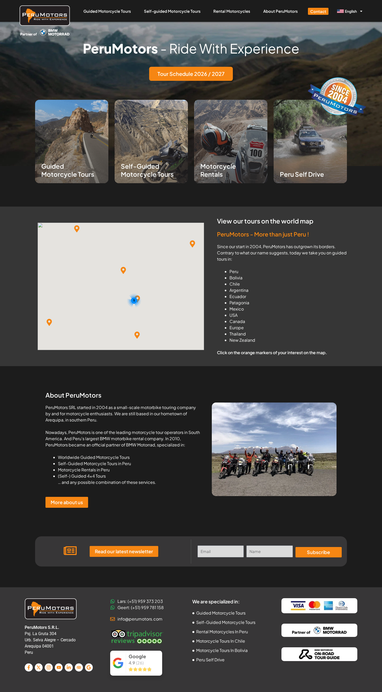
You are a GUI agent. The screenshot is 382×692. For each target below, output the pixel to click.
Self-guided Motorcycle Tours (172, 11)
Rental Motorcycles (231, 11)
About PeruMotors (280, 11)
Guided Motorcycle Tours (107, 11)
